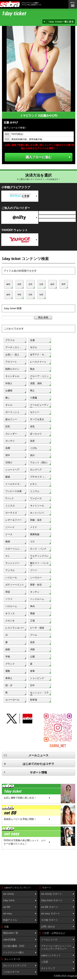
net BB (6, 907)
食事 (32, 671)
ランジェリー (12, 563)
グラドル (10, 340)
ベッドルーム (37, 599)
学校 (7, 656)
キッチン (34, 592)
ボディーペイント (14, 584)
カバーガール (12, 699)
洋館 (32, 649)
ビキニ (33, 484)
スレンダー (11, 433)
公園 (32, 656)
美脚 (7, 448)
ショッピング (37, 678)
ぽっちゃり (36, 433)
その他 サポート (49, 920)
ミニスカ (10, 505)
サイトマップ (48, 968)
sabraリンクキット (51, 955)
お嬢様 (8, 390)
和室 (7, 592)
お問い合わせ (48, 926)
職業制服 (34, 534)
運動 (7, 671)
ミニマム (34, 491)
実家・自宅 (36, 584)
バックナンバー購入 (13, 952)
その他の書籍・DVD (13, 946)
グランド (10, 663)
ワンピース (36, 498)
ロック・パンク (38, 548)
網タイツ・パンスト (39, 564)
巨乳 (7, 426)
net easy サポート (50, 913)
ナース (8, 534)
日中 (32, 685)
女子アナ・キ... (38, 354)
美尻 (32, 441)
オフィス (10, 613)
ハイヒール (11, 577)
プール (33, 635)
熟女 (32, 369)
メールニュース (49, 939)
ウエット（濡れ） (39, 462)
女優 (32, 340)
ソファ (8, 599)
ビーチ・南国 (37, 627)
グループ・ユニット (39, 377)
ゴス (32, 541)
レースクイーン (38, 361)
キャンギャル (12, 376)
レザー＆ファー (13, 520)
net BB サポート (49, 907)
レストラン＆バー (14, 627)
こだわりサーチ (11, 972)
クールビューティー (39, 406)
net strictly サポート (51, 894)
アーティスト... (13, 347)
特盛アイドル (10, 920)
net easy (7, 913)
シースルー (36, 577)
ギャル (8, 405)
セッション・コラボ (39, 693)
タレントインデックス (14, 965)
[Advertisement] (18, 867)
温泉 (32, 642)
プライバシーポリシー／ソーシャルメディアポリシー (56, 947)
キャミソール (37, 505)
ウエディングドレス (39, 557)
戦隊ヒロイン (12, 369)
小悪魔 (33, 397)
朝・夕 (8, 685)
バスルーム (11, 606)
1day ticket (9, 900)
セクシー (34, 412)
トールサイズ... (13, 484)
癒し (7, 397)
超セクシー (11, 419)
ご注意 (44, 961)
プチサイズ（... (38, 476)
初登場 (33, 699)
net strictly (8, 894)
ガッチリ (10, 441)
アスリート (11, 361)
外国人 (8, 383)
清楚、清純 (36, 383)
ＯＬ (7, 556)
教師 (7, 541)
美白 (32, 455)
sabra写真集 (9, 939)
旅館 (7, 649)
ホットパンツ (37, 512)
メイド (33, 527)
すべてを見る (37, 419)
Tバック (9, 498)
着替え (8, 678)
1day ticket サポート (51, 900)
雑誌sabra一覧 (10, 933)
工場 (32, 620)
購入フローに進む (39, 157)
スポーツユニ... (13, 548)
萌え (32, 390)
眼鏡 (7, 476)
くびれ (33, 448)
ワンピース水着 (13, 491)
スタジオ (10, 620)
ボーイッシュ (12, 412)
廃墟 (32, 613)
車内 (32, 606)
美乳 (32, 426)
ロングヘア (36, 469)
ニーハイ (10, 527)
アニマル (10, 570)
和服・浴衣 (36, 520)
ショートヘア (12, 469)
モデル (33, 347)
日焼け (8, 462)
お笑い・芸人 (12, 354)
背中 (7, 455)
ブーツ (33, 570)
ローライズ (11, 512)
